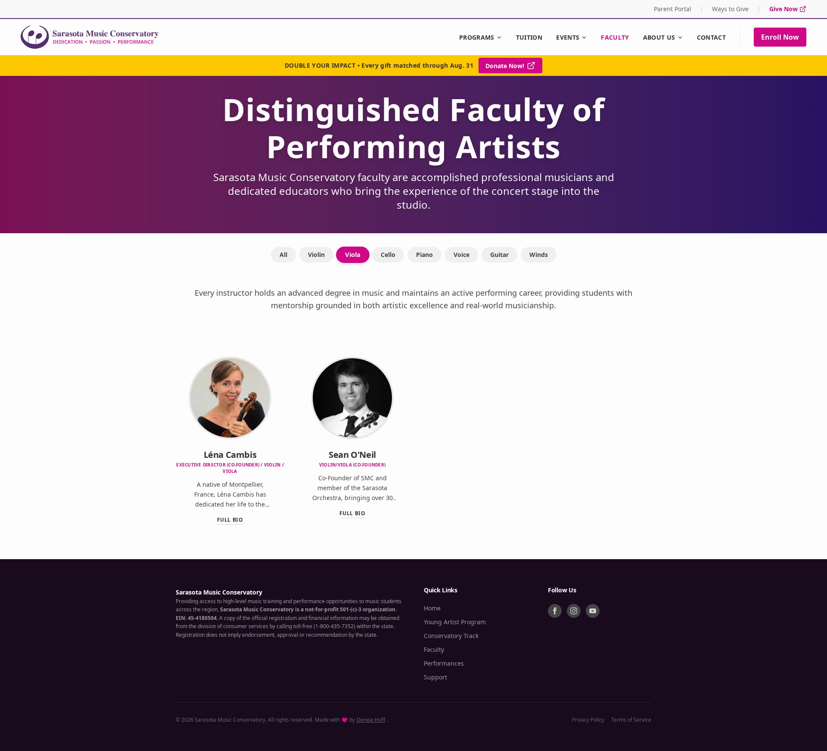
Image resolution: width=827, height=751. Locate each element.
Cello (388, 254)
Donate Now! (504, 66)
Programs (476, 37)
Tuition (529, 37)
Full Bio (230, 519)
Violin (316, 254)
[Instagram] (574, 611)
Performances (444, 663)
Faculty (615, 37)
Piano (424, 254)
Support (435, 677)
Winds (538, 254)
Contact (711, 37)
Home (432, 608)
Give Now (783, 9)
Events (567, 37)
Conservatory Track (451, 636)
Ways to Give (730, 9)
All (283, 254)
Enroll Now (780, 37)
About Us (659, 37)
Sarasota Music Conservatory (219, 592)
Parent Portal (672, 9)
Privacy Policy (588, 720)
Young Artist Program (455, 622)
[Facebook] (555, 611)
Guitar (499, 254)
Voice (461, 254)
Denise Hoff (371, 720)
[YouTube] (593, 611)
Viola (353, 254)
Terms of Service (631, 720)
